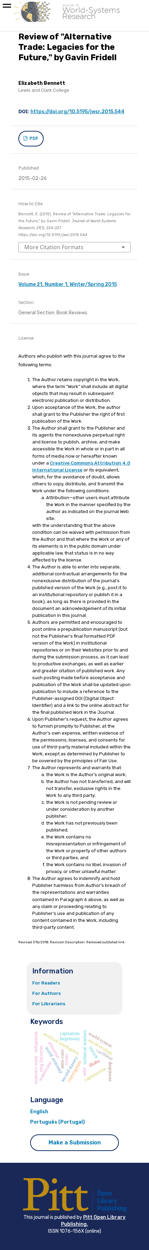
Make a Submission (75, 1142)
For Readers (46, 983)
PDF (33, 138)
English (39, 1112)
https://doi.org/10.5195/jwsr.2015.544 (77, 112)
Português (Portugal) (57, 1122)
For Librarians (48, 1003)
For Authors (46, 993)
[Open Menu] (7, 7)
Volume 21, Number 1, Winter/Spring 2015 (67, 284)
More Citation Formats (54, 247)
